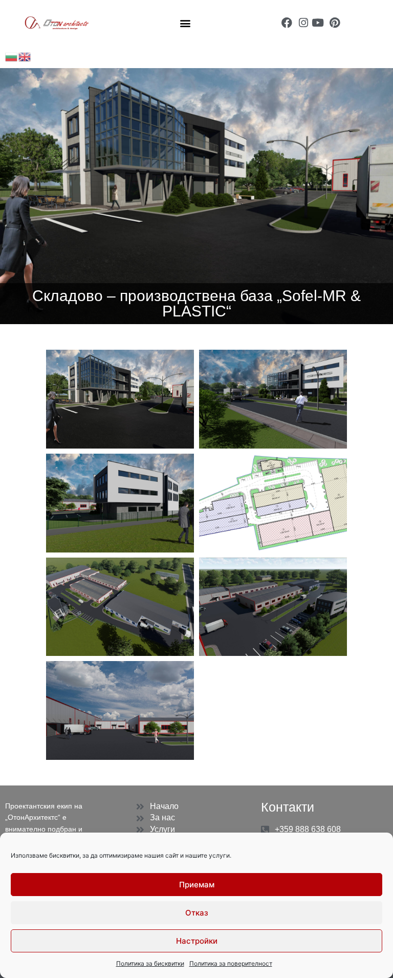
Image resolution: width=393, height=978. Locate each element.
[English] (25, 56)
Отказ (196, 913)
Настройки (196, 941)
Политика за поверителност (230, 963)
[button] (185, 22)
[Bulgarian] (11, 56)
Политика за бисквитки (150, 963)
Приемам (196, 884)
